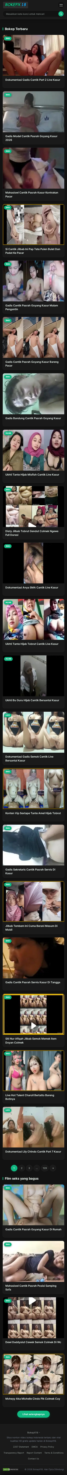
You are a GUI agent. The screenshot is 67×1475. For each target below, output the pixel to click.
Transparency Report (14, 1453)
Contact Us (33, 1458)
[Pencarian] (61, 13)
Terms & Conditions (54, 1453)
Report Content (34, 1453)
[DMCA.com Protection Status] (11, 1469)
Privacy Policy (47, 1447)
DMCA (35, 1447)
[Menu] (61, 5)
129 (45, 1168)
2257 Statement (21, 1447)
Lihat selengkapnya (33, 1414)
